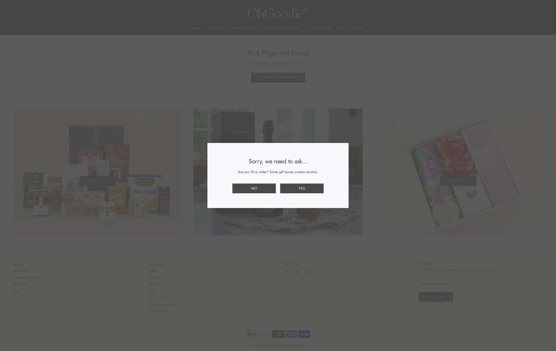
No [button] (254, 188)
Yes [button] (302, 188)
